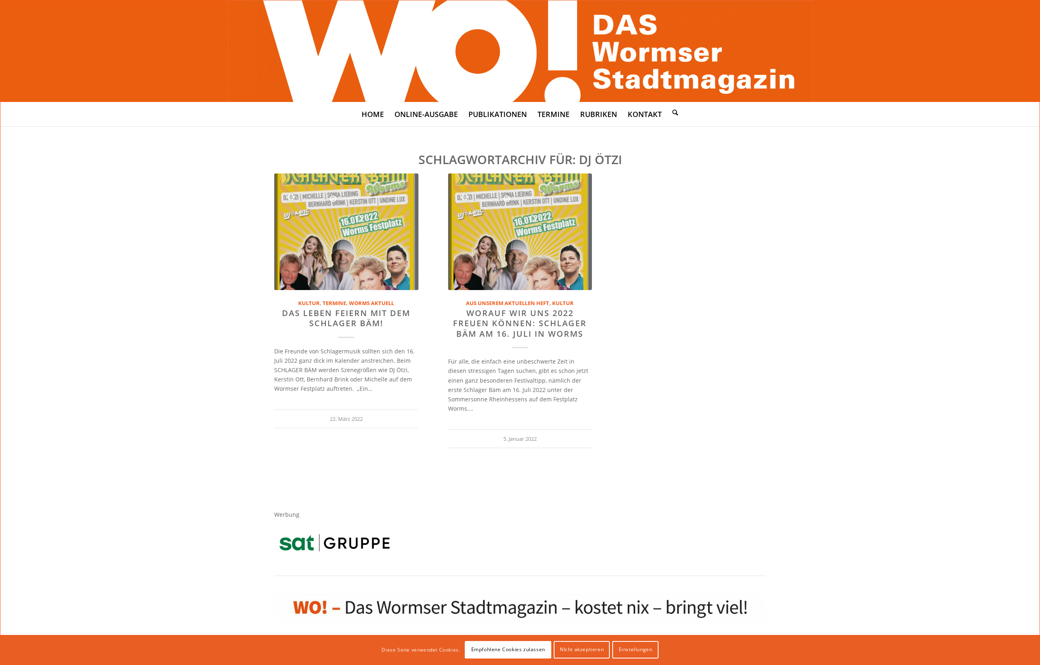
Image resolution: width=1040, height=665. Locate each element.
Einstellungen (635, 649)
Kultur (309, 303)
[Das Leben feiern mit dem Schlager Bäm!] (346, 231)
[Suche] (675, 112)
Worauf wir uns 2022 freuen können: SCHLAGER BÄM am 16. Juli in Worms (520, 323)
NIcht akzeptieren (582, 649)
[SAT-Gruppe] (334, 542)
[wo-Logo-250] (520, 51)
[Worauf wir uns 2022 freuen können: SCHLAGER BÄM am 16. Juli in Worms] (520, 231)
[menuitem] (372, 114)
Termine (334, 303)
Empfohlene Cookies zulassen (508, 649)
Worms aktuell (371, 303)
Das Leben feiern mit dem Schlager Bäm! (346, 318)
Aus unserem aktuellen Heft (507, 303)
